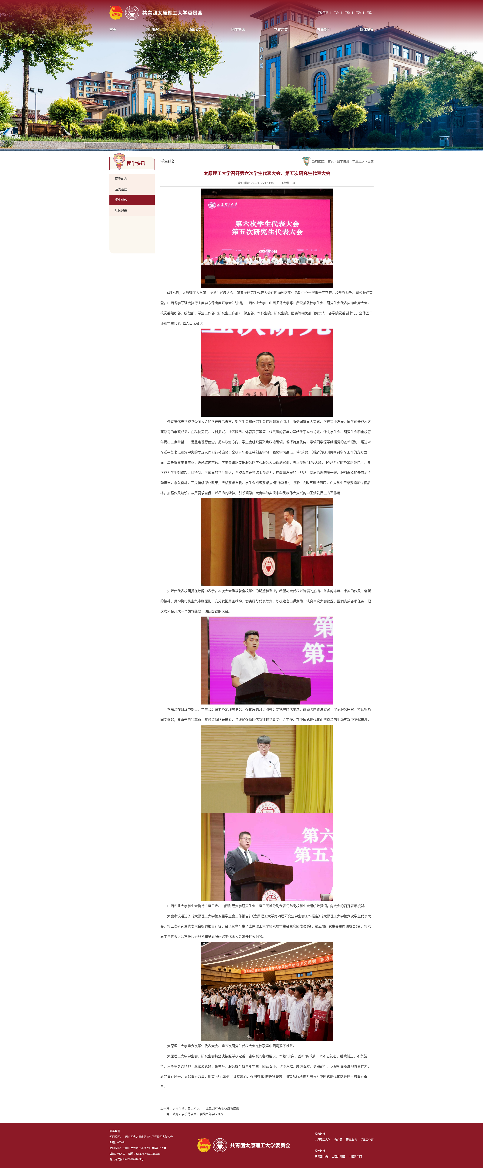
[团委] (155, 13)
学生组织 (121, 200)
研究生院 (351, 1139)
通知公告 (195, 30)
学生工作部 (367, 1139)
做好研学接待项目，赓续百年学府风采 (198, 1114)
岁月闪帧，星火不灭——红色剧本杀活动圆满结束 (205, 1108)
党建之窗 (281, 30)
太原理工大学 (323, 1139)
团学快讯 (238, 30)
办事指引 (324, 30)
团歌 (358, 12)
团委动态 (121, 178)
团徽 (347, 12)
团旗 (336, 12)
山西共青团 (338, 1156)
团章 (369, 12)
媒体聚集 (367, 30)
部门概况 (152, 30)
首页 (112, 30)
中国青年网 (355, 1156)
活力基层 (121, 189)
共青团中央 (321, 1156)
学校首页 (322, 12)
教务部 (338, 1139)
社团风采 (121, 210)
